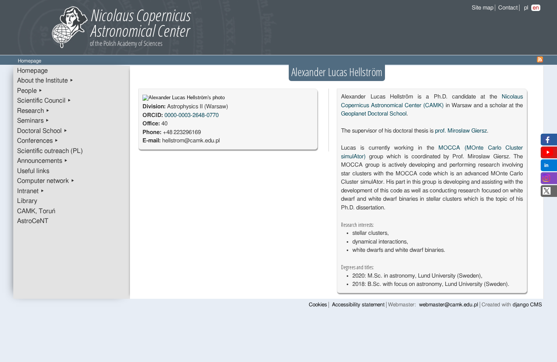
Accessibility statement (358, 304)
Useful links (33, 171)
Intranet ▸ (30, 191)
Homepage (32, 71)
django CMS (527, 304)
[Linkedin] (546, 167)
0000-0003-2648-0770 (191, 115)
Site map (482, 8)
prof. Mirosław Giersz (461, 131)
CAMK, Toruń (36, 211)
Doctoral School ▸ (42, 131)
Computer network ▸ (46, 181)
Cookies (318, 304)
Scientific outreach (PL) (50, 151)
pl (526, 8)
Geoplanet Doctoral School (374, 114)
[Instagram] (546, 180)
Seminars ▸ (33, 121)
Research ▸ (33, 111)
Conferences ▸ (37, 141)
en (536, 8)
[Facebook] (547, 141)
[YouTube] (548, 154)
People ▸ (29, 91)
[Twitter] (547, 193)
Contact (508, 8)
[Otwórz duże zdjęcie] (183, 98)
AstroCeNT (33, 221)
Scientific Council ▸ (44, 101)
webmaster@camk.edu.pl (448, 304)
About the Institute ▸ (45, 81)
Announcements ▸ (42, 161)
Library (27, 201)
